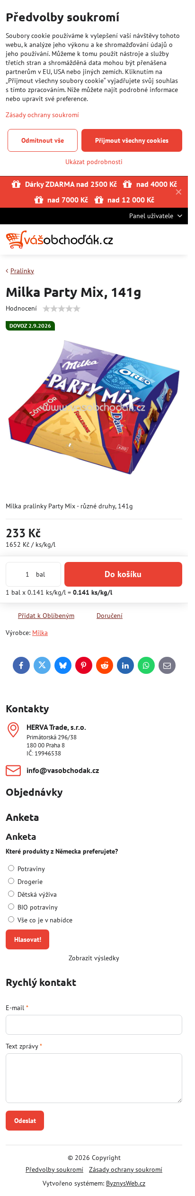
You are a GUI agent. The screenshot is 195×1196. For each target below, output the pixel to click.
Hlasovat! (27, 939)
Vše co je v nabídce (44, 920)
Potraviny (30, 869)
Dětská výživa (36, 894)
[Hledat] (131, 239)
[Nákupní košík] (153, 239)
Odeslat (25, 1120)
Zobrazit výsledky (94, 958)
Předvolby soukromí (54, 1169)
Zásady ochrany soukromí (125, 1169)
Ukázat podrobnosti (94, 161)
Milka (40, 632)
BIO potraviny (37, 907)
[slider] (61, 309)
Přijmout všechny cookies (131, 140)
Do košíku (123, 574)
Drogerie (29, 881)
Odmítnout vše (42, 140)
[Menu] (176, 239)
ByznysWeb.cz (125, 1183)
